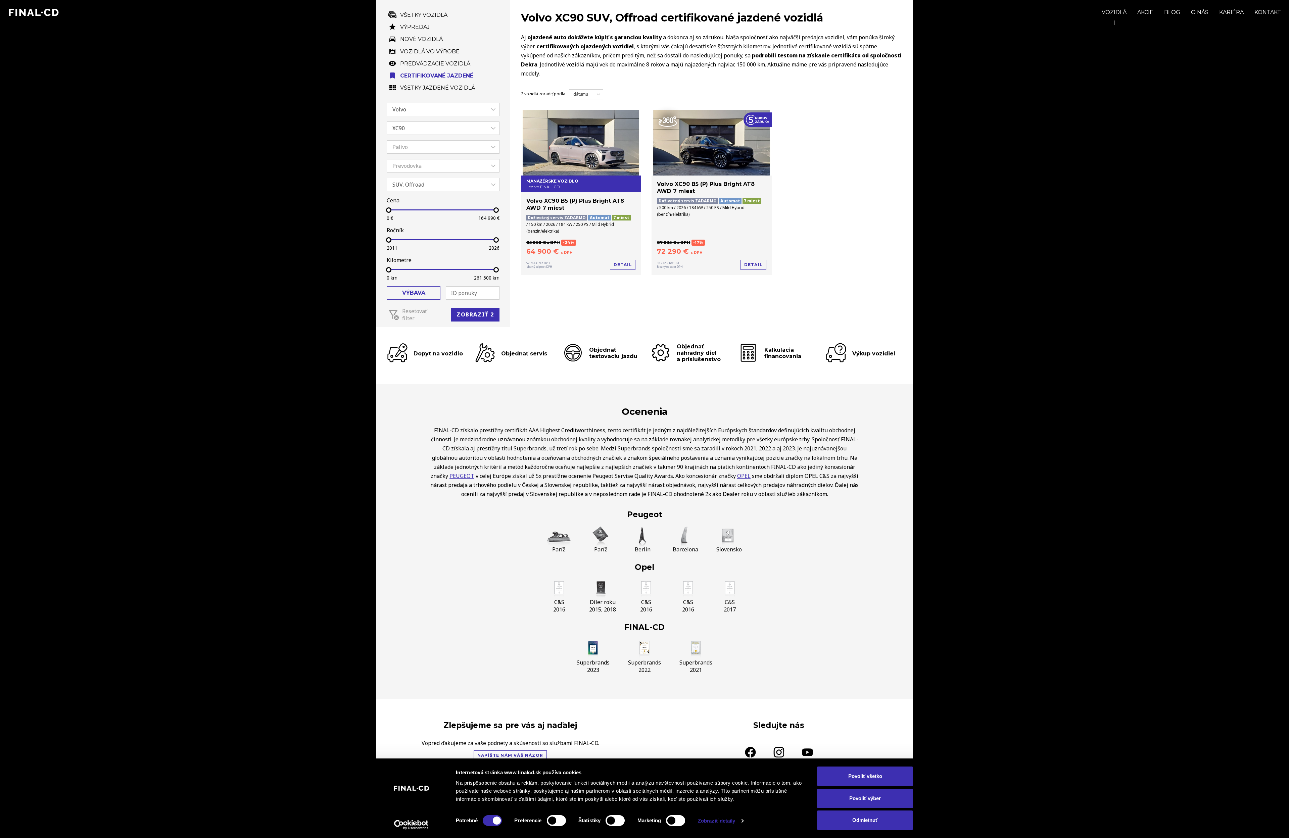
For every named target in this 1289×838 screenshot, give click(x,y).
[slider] (388, 210)
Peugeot (644, 514)
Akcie (1145, 12)
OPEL (744, 476)
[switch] (556, 820)
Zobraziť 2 (475, 314)
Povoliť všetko (865, 776)
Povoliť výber (865, 798)
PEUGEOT (461, 476)
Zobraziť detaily (716, 821)
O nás (1199, 12)
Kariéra (1231, 12)
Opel (644, 567)
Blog (1172, 12)
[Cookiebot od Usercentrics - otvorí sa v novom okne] (411, 825)
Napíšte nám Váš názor (510, 755)
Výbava (413, 293)
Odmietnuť (865, 820)
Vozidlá (1114, 12)
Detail (623, 264)
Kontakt (1267, 12)
